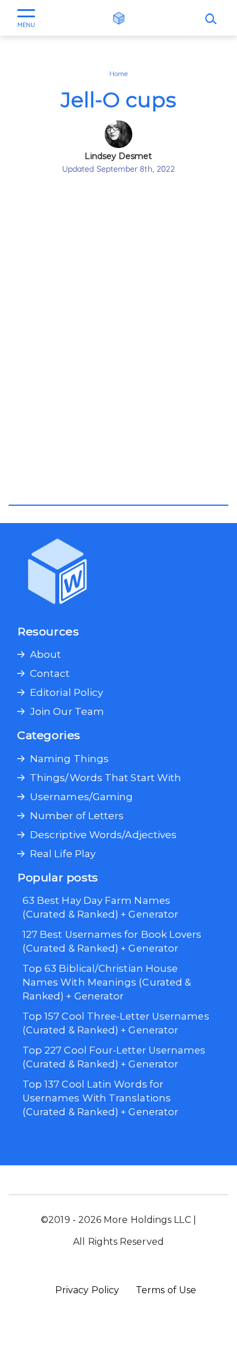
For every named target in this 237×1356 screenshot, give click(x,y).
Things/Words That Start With (105, 777)
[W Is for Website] (118, 18)
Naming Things (69, 758)
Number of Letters (77, 815)
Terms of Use (166, 1290)
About (45, 654)
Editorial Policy (66, 692)
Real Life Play (62, 853)
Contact (50, 673)
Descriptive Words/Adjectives (103, 834)
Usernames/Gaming (81, 796)
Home (118, 74)
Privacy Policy (87, 1290)
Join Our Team (67, 711)
